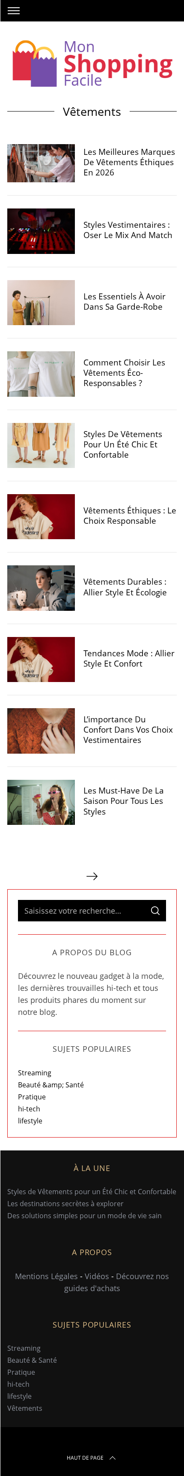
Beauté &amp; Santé (51, 1085)
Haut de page (85, 1457)
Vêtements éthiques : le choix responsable (129, 515)
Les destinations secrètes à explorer (65, 1203)
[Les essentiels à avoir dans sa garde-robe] (41, 303)
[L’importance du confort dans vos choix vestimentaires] (41, 731)
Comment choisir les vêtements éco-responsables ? (124, 372)
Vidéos (97, 1276)
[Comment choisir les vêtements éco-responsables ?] (41, 374)
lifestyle (30, 1121)
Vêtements (24, 1408)
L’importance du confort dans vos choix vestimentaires (128, 729)
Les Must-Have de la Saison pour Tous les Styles (123, 800)
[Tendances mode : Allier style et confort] (41, 659)
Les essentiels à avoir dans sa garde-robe (124, 301)
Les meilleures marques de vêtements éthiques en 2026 (129, 162)
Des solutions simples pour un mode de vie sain (84, 1215)
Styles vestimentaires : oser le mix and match (127, 229)
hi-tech (29, 1109)
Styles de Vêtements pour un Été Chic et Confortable (122, 444)
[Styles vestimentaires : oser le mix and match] (41, 231)
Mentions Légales (46, 1276)
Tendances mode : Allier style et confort (129, 658)
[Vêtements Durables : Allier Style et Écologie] (41, 588)
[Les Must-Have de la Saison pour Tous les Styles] (41, 802)
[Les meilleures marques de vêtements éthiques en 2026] (41, 163)
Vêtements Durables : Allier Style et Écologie (125, 586)
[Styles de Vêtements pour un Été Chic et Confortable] (41, 445)
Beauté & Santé (32, 1360)
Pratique (32, 1097)
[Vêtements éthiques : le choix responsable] (41, 516)
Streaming (34, 1073)
